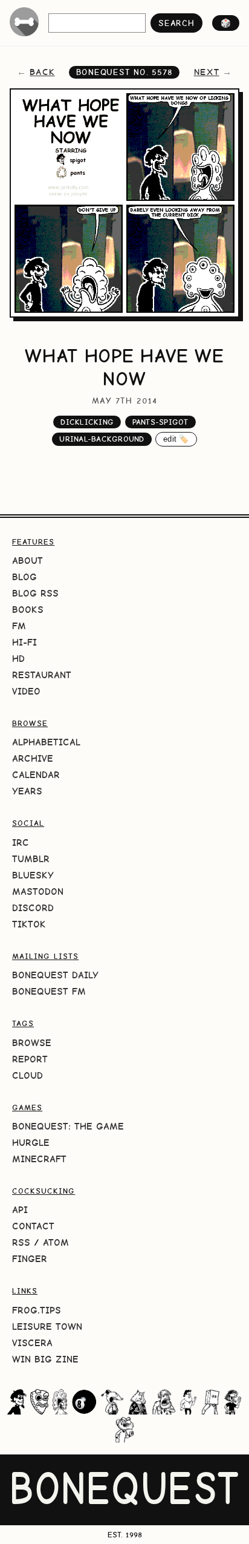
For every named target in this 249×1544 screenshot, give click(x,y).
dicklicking (87, 422)
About (27, 560)
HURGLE (31, 1142)
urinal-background (101, 438)
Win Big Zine (45, 1359)
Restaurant (41, 675)
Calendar (36, 774)
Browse (31, 1042)
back (42, 72)
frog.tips (36, 1310)
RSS (21, 1242)
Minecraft (39, 1159)
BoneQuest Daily (55, 975)
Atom (56, 1242)
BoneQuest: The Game (68, 1126)
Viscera (32, 1343)
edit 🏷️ (176, 438)
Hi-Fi (24, 642)
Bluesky (33, 875)
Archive (32, 758)
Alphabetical (46, 742)
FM (19, 626)
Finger (29, 1258)
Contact (33, 1226)
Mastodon (37, 891)
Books (28, 609)
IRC (20, 842)
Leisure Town (47, 1326)
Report (30, 1059)
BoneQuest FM (49, 991)
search (176, 23)
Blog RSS (35, 593)
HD (18, 658)
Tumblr (31, 859)
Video (26, 691)
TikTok (29, 924)
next (206, 72)
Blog (24, 577)
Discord (33, 908)
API (20, 1209)
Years (27, 791)
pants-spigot (160, 422)
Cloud (27, 1075)
